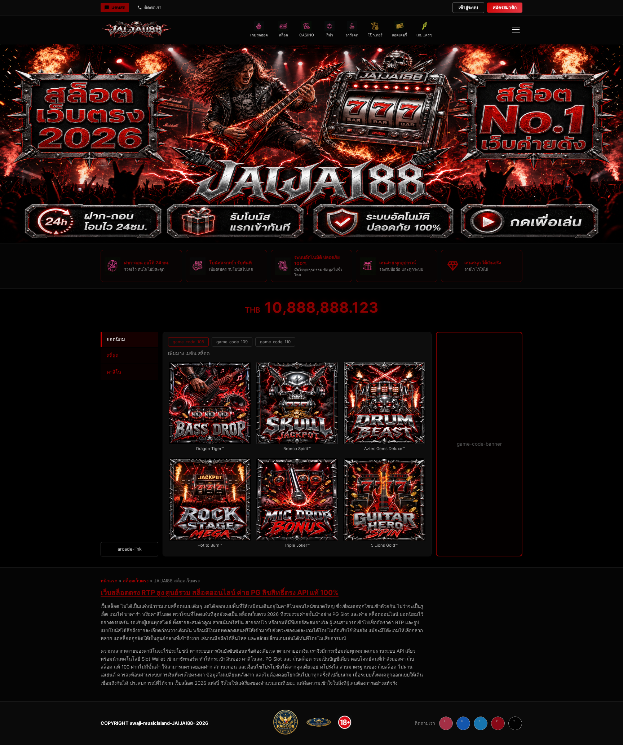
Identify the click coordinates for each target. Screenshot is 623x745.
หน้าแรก (109, 580)
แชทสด (118, 7)
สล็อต (113, 355)
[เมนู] (515, 29)
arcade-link (130, 549)
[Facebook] (463, 723)
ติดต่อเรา (153, 7)
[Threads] (515, 723)
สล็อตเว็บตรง (136, 580)
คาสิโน (114, 372)
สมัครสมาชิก (505, 7)
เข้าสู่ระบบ (468, 7)
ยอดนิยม (116, 339)
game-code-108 (188, 341)
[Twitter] (480, 723)
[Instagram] (446, 723)
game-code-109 (232, 341)
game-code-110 (275, 341)
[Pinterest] (498, 723)
